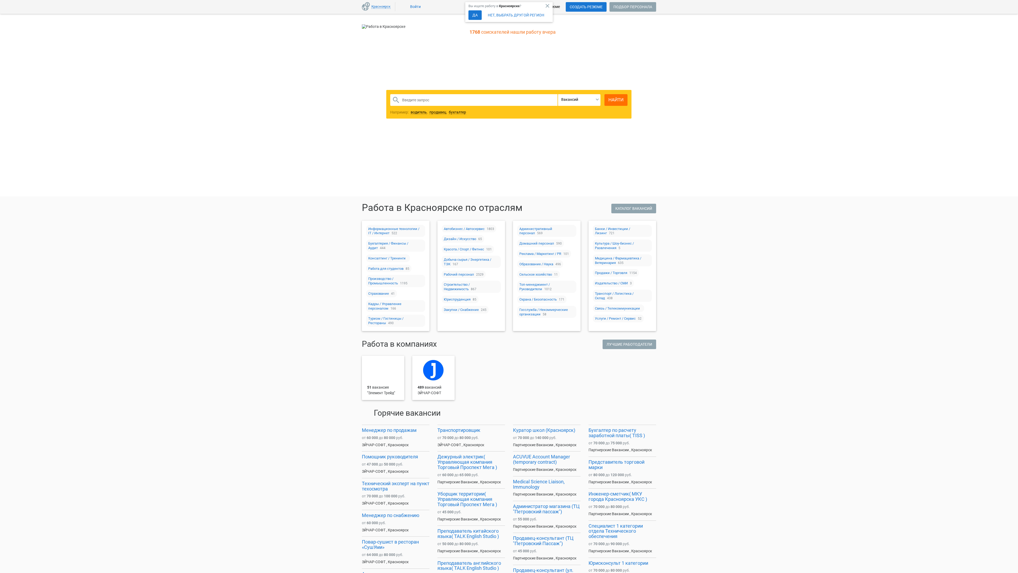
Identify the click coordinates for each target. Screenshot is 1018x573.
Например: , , (428, 112)
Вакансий (569, 99)
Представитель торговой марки (616, 464)
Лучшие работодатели (629, 344)
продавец (437, 112)
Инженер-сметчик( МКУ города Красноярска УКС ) (618, 496)
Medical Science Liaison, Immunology (539, 484)
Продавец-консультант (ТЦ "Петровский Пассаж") (543, 540)
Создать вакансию (550, 149)
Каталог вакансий (633, 208)
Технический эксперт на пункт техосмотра (395, 486)
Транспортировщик (458, 430)
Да (475, 15)
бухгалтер (457, 112)
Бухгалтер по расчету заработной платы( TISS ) (617, 432)
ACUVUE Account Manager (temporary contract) (541, 459)
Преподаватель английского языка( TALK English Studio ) (469, 565)
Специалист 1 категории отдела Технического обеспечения (616, 531)
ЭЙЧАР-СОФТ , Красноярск (385, 445)
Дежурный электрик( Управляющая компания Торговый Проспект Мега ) (467, 462)
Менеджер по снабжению (390, 515)
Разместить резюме (469, 149)
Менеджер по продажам (389, 430)
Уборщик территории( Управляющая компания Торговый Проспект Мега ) (467, 499)
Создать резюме (586, 7)
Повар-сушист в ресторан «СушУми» (390, 544)
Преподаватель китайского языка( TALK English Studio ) (468, 533)
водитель (419, 112)
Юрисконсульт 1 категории (618, 563)
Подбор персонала (632, 7)
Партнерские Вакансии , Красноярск (469, 482)
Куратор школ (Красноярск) (544, 430)
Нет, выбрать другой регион (516, 15)
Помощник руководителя (390, 456)
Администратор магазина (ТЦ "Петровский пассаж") (546, 508)
